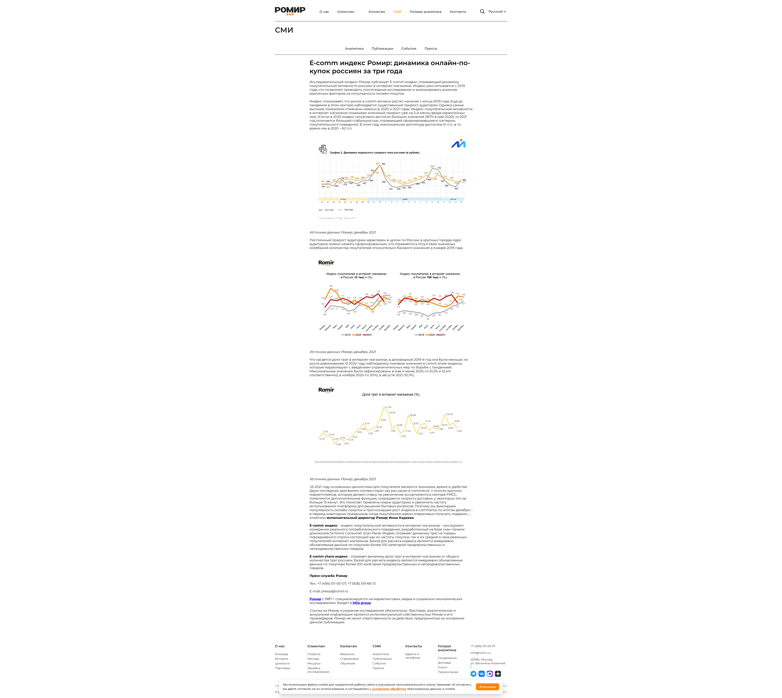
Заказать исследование (318, 670)
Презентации (448, 672)
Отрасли (314, 654)
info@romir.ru (480, 653)
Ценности (282, 663)
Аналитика (381, 654)
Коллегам (377, 12)
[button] (482, 11)
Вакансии (347, 654)
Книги (442, 667)
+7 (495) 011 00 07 (482, 646)
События (379, 663)
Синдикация (447, 658)
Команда (281, 654)
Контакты (458, 12)
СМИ (397, 12)
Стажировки (349, 659)
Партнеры (282, 668)
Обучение (347, 663)
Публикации (382, 659)
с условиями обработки (388, 689)
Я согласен (487, 686)
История (281, 659)
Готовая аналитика (426, 12)
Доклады (444, 662)
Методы (313, 659)
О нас (324, 12)
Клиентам (345, 12)
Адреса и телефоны (412, 656)
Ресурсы (314, 663)
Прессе (378, 668)
